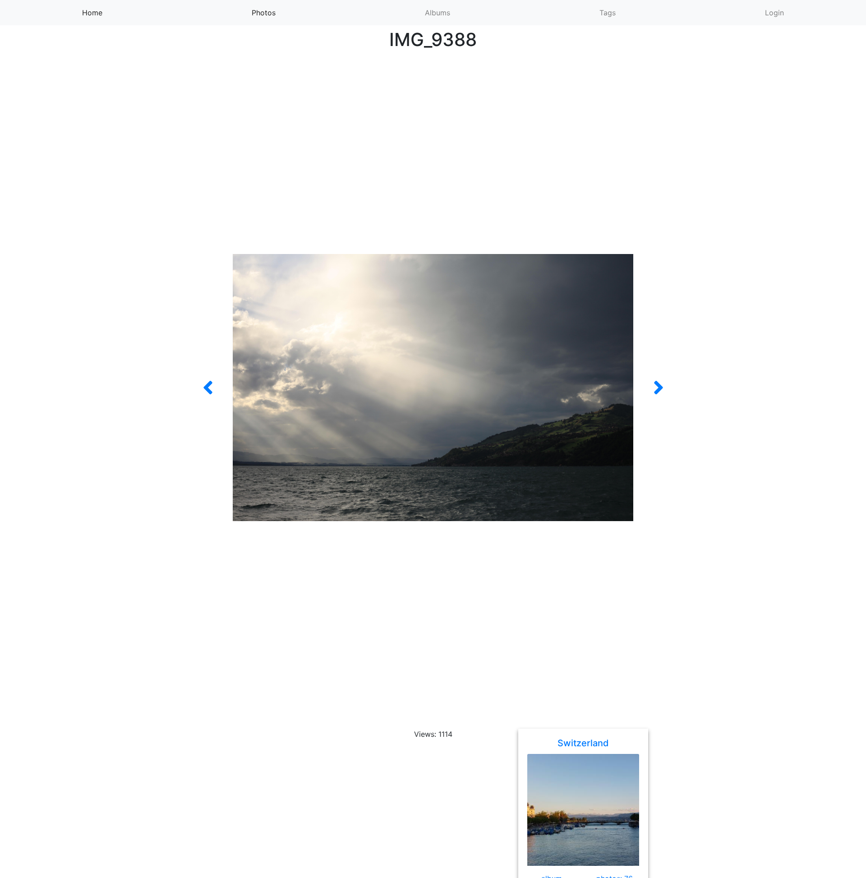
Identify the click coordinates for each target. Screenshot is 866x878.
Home (104, 12)
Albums (437, 12)
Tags (607, 12)
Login (774, 12)
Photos (278, 12)
